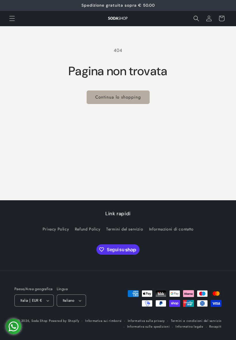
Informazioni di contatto (171, 229)
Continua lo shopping (118, 97)
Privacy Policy (56, 229)
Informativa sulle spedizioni (148, 326)
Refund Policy (87, 229)
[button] (12, 18)
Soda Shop (39, 320)
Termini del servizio (124, 229)
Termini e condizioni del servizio (196, 320)
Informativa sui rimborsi (103, 320)
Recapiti (215, 326)
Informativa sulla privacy (146, 320)
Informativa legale (189, 326)
